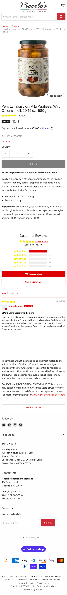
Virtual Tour (36, 576)
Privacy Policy (43, 583)
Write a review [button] (33, 274)
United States (32, 537)
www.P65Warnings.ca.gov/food (48, 394)
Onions (15, 26)
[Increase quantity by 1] (29, 154)
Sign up (48, 522)
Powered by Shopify (33, 589)
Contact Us (21, 579)
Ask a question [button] (33, 281)
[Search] (61, 16)
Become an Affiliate (51, 579)
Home (5, 26)
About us (34, 579)
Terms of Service (25, 583)
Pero (7, 140)
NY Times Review (53, 576)
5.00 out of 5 (41, 241)
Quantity (6, 147)
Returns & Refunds (18, 576)
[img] (8, 301)
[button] (9, 115)
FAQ (4, 576)
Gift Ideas (8, 579)
